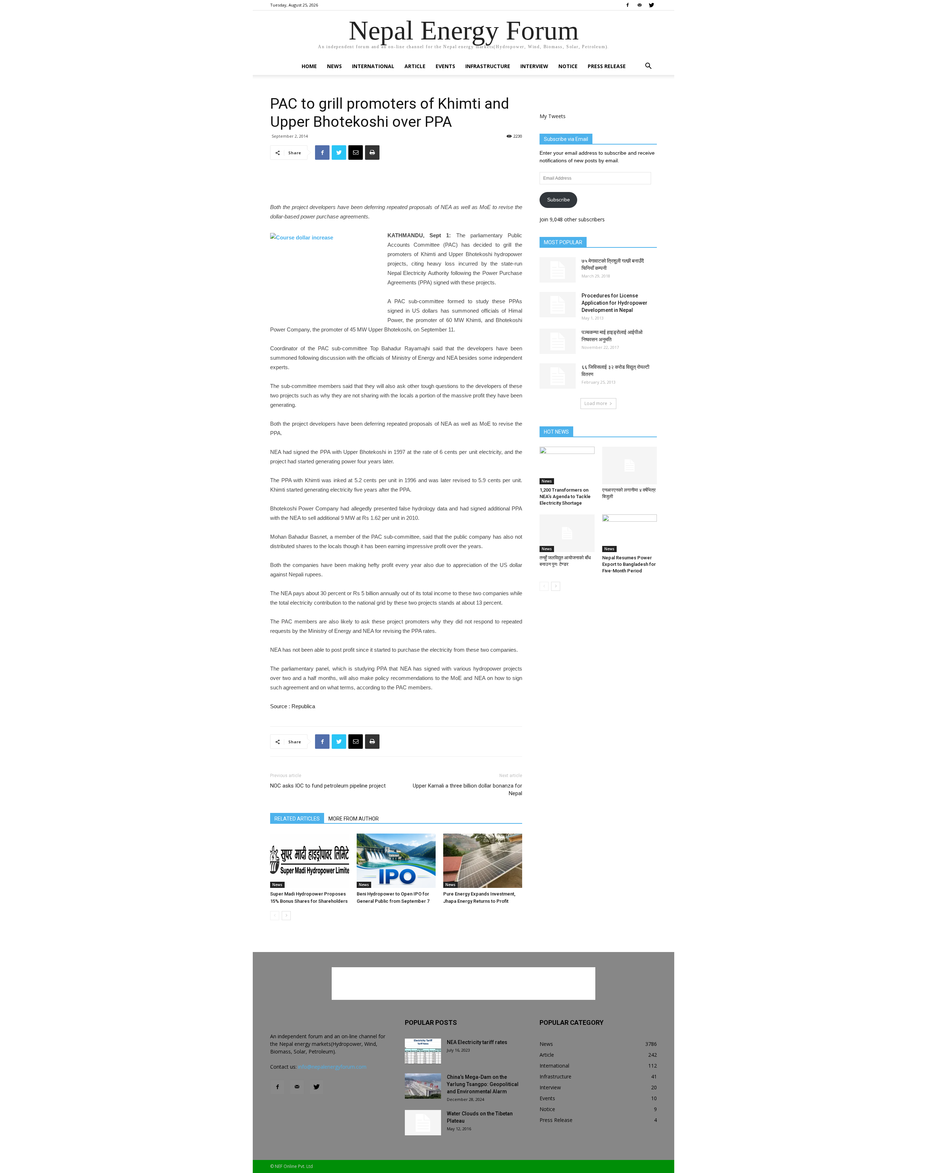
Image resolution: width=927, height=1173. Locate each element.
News (334, 66)
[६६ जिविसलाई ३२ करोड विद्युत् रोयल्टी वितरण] (558, 376)
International (373, 66)
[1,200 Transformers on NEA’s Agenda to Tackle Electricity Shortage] (567, 465)
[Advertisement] (396, 184)
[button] (648, 66)
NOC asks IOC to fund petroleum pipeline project (328, 785)
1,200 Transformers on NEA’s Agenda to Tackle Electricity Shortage (565, 496)
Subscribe (558, 200)
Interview (534, 66)
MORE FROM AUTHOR (353, 819)
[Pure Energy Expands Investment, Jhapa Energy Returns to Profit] (482, 861)
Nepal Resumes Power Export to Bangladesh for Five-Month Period (629, 564)
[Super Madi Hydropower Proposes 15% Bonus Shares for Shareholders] (309, 861)
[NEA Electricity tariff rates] (423, 1051)
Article (414, 66)
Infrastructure (487, 66)
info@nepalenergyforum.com (332, 1066)
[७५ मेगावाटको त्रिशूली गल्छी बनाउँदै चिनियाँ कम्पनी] (558, 270)
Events (445, 66)
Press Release (607, 66)
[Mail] (639, 5)
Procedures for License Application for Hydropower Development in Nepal (614, 303)
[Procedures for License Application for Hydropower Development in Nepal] (558, 304)
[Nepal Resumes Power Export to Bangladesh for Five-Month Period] (629, 533)
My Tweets (553, 116)
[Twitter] (651, 5)
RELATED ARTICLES (297, 819)
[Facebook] (627, 5)
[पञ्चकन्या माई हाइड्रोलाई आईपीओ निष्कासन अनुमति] (558, 341)
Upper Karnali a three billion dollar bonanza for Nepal (467, 789)
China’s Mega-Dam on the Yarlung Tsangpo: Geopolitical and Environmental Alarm (483, 1084)
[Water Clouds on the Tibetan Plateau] (423, 1122)
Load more (595, 403)
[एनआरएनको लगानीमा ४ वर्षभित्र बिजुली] (629, 465)
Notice (568, 66)
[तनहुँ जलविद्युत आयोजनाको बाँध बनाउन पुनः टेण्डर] (567, 533)
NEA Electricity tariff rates (477, 1042)
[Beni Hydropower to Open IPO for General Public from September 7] (396, 861)
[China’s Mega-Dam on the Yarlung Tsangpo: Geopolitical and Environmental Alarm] (423, 1086)
